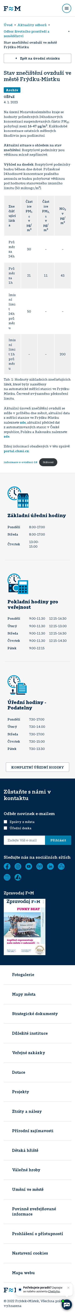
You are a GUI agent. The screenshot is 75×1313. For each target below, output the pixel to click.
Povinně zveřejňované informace (34, 1211)
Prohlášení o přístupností (37, 1233)
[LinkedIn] (50, 866)
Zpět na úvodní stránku (40, 58)
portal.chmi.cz (16, 451)
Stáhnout (48, 462)
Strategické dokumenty (35, 1013)
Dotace (18, 1072)
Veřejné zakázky (28, 1052)
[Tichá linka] (61, 866)
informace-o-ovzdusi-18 (20, 462)
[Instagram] (18, 866)
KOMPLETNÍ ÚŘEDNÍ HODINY (37, 767)
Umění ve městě (28, 1189)
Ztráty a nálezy (27, 1111)
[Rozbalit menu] (66, 8)
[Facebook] (7, 866)
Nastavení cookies (30, 1253)
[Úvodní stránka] (12, 8)
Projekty (20, 1091)
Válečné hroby (26, 1169)
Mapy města (24, 994)
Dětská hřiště (25, 1150)
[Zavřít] (68, 1287)
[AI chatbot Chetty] (66, 1304)
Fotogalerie (23, 974)
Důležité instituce (30, 1033)
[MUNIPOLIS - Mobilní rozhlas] (39, 866)
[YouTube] (28, 866)
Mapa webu (23, 1272)
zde (23, 422)
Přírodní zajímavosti (33, 1130)
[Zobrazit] (7, 877)
